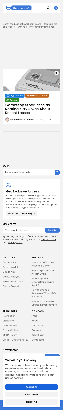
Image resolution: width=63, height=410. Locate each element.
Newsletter (9, 316)
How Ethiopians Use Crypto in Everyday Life (44, 303)
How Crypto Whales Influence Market (42, 264)
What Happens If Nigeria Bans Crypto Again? (42, 282)
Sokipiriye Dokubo (24, 119)
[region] (31, 381)
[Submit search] (57, 172)
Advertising (37, 335)
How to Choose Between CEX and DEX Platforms (43, 293)
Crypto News (16, 95)
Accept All (31, 387)
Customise (31, 394)
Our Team (37, 325)
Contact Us (37, 339)
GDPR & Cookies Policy (15, 339)
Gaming (13, 100)
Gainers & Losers (38, 95)
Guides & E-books (13, 281)
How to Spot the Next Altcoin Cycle (43, 272)
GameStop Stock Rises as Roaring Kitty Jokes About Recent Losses (27, 108)
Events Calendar (12, 286)
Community (20, 8)
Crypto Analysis (11, 276)
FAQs (34, 316)
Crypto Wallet (10, 267)
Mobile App (9, 272)
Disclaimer (9, 320)
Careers (36, 330)
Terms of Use (48, 239)
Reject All (31, 401)
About (34, 320)
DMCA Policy (10, 335)
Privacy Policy (15, 242)
